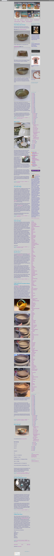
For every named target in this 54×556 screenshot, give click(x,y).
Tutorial (26, 420)
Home (22, 544)
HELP (32, 276)
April (34, 123)
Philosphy (32, 312)
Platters (32, 319)
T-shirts (32, 361)
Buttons (32, 238)
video (32, 382)
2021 (33, 401)
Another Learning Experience (35, 226)
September (34, 117)
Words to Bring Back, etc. (35, 153)
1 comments (26, 472)
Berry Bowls (33, 228)
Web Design (33, 384)
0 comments (26, 117)
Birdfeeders (33, 229)
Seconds (32, 338)
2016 (33, 106)
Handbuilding (33, 275)
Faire (32, 264)
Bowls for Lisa (34, 162)
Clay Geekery (33, 247)
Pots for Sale (33, 321)
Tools (32, 374)
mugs (32, 294)
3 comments (26, 419)
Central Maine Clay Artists (35, 244)
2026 (33, 93)
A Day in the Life (33, 223)
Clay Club (33, 157)
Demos (32, 254)
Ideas (32, 279)
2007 (33, 148)
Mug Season (33, 293)
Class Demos (33, 245)
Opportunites (33, 305)
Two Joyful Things (17, 186)
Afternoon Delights (34, 224)
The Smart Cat (34, 164)
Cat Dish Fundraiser (34, 243)
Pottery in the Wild (33, 326)
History (32, 277)
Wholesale (23, 21)
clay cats (32, 246)
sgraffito (32, 339)
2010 (33, 144)
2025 (33, 94)
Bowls (32, 234)
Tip (31, 371)
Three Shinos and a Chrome (19, 24)
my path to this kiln (19, 205)
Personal (32, 310)
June (34, 121)
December (34, 113)
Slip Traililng (33, 343)
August (34, 118)
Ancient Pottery (33, 225)
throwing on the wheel (34, 369)
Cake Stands (33, 239)
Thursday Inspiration (34, 370)
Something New (33, 352)
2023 (33, 97)
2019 (33, 102)
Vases (32, 380)
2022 (33, 98)
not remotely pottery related (35, 300)
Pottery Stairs (33, 327)
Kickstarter (32, 284)
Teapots (32, 363)
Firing (32, 265)
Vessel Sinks (33, 381)
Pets (32, 311)
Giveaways (32, 269)
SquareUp (32, 354)
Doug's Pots (33, 258)
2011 (33, 112)
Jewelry (32, 283)
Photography (18, 247)
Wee (32, 385)
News (32, 297)
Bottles (32, 233)
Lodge (32, 287)
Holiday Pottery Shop (34, 278)
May (33, 122)
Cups (32, 253)
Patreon (32, 307)
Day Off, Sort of (17, 251)
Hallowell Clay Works (34, 274)
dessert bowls (33, 255)
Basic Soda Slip (17, 424)
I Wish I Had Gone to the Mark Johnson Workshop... (22, 284)
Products (32, 328)
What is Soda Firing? (17, 21)
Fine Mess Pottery (27, 3)
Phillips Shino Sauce (18, 514)
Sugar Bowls (33, 359)
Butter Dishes (33, 237)
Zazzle (32, 391)
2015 (33, 107)
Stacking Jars (33, 355)
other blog (15, 200)
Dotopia (32, 257)
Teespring (32, 364)
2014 (33, 108)
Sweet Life (32, 360)
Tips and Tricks (33, 372)
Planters (32, 316)
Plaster (32, 317)
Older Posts (28, 544)
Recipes (24, 473)
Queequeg (22, 420)
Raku (32, 332)
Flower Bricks (33, 267)
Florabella (32, 266)
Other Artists (18, 216)
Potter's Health (33, 322)
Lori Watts (19, 117)
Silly (32, 341)
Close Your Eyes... (17, 220)
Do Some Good (33, 256)
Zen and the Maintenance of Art (20, 477)
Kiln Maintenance (33, 285)
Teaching (32, 362)
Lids (32, 286)
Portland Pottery (16, 46)
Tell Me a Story (34, 152)
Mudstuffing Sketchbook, (24, 518)
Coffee (32, 248)
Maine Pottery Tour (34, 289)
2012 (33, 111)
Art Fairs (32, 227)
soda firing (18, 182)
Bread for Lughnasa (34, 165)
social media (33, 348)
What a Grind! (17, 121)
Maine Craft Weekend (34, 288)
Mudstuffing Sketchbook (22, 29)
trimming (32, 375)
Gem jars (32, 268)
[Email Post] (28, 117)
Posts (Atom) (19, 546)
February (34, 141)
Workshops (33, 390)
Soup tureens (33, 353)
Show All (39, 167)
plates (22, 247)
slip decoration (33, 342)
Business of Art (33, 235)
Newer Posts (16, 544)
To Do (32, 373)
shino (32, 340)
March (34, 140)
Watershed (32, 383)
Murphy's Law (33, 295)
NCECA (32, 296)
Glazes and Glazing (19, 118)
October (34, 116)
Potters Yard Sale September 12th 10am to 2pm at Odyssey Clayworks (35, 159)
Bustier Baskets (33, 236)
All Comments (18, 554)
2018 (33, 103)
